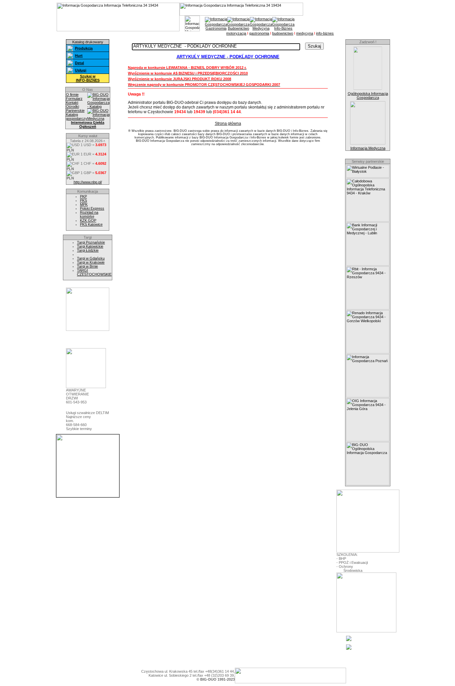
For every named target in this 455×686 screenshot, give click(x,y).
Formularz (74, 99)
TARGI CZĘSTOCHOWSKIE (94, 272)
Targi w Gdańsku (91, 258)
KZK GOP (88, 220)
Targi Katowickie (90, 246)
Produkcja (84, 48)
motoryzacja (236, 33)
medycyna (304, 33)
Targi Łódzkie (88, 250)
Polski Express (92, 208)
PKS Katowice (91, 224)
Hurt (79, 56)
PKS (83, 200)
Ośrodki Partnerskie (75, 109)
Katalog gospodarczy (76, 116)
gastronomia (259, 33)
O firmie (72, 95)
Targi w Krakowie (91, 262)
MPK (84, 204)
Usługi (80, 70)
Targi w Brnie (87, 266)
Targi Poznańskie (91, 242)
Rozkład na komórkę (89, 214)
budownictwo (282, 33)
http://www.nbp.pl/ (88, 182)
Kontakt (72, 103)
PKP (83, 196)
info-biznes (325, 33)
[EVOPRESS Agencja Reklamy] (87, 330)
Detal (79, 63)
